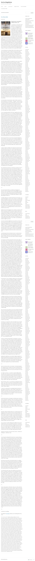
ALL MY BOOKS (10, 6)
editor (13, 524)
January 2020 (27, 120)
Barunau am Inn (8, 520)
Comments (26, 405)
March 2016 (27, 375)
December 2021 (27, 303)
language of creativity (17, 531)
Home (2, 6)
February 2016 (27, 168)
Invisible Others (16, 6)
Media (26, 201)
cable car (6, 521)
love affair (14, 532)
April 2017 (26, 152)
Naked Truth (16, 535)
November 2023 (27, 71)
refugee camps (9, 541)
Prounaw (12, 540)
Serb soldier (14, 542)
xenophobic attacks (19, 550)
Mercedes (16, 533)
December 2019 (27, 121)
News (26, 203)
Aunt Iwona (13, 519)
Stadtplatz (18, 543)
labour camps (8, 531)
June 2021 (26, 101)
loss (7, 532)
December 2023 (27, 70)
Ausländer (20, 519)
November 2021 (27, 304)
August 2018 (27, 345)
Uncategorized (27, 204)
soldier (7, 543)
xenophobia (15, 550)
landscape (12, 531)
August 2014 (27, 185)
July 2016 (26, 162)
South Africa (14, 543)
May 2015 (26, 385)
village (8, 549)
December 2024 (27, 58)
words (10, 550)
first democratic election (10, 525)
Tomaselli (8, 545)
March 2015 (27, 179)
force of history (16, 525)
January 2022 (27, 93)
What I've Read (27, 205)
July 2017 (26, 150)
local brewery (4, 532)
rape (14, 540)
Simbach (20, 542)
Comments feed (27, 216)
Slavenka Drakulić (3, 543)
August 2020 (27, 112)
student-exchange (9, 544)
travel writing (14, 546)
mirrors (15, 534)
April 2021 (26, 103)
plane (11, 539)
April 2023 (26, 79)
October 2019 (27, 123)
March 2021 (27, 104)
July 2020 (26, 113)
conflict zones (13, 522)
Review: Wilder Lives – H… (30, 36)
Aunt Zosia (16, 519)
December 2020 (27, 108)
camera (9, 521)
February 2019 (27, 130)
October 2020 (27, 110)
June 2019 (26, 335)
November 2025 (27, 53)
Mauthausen (7, 533)
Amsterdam (11, 518)
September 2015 (27, 173)
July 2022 (26, 87)
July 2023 (26, 284)
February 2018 (27, 142)
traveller (18, 546)
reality (19, 540)
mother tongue (19, 534)
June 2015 (26, 175)
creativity (20, 522)
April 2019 (26, 128)
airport (9, 518)
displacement (18, 523)
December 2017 (27, 144)
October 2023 (27, 72)
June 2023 (26, 77)
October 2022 (27, 83)
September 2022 (27, 293)
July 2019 (26, 334)
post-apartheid (14, 539)
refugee (5, 541)
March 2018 (27, 141)
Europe (21, 524)
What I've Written (27, 206)
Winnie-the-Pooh (16, 549)
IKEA (15, 529)
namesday (20, 535)
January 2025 (27, 57)
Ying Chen (2, 551)
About (5, 6)
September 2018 (27, 344)
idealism (13, 529)
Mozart (2, 535)
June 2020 (26, 114)
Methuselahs (20, 533)
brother (4, 521)
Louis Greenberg (10, 532)
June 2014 (26, 396)
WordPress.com (27, 426)
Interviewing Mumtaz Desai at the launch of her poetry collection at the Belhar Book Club (29, 26)
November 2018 (27, 133)
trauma (2, 546)
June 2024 (26, 63)
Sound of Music (11, 543)
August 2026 (27, 49)
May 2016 (26, 164)
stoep (6, 544)
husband (7, 529)
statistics (21, 543)
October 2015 (27, 172)
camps (11, 521)
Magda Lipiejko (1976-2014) (30, 38)
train (15, 545)
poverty (4, 540)
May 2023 (26, 78)
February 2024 (27, 68)
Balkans (4, 520)
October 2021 (27, 97)
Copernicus (16, 522)
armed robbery (15, 518)
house (5, 529)
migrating (2, 534)
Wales (10, 549)
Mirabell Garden (12, 534)
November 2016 (27, 158)
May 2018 (26, 139)
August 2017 (27, 149)
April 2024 (26, 66)
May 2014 (26, 189)
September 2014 (27, 184)
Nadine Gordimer (12, 535)
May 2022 (26, 89)
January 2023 (27, 81)
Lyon (16, 532)
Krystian (5, 531)
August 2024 (27, 61)
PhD (5, 539)
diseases (14, 523)
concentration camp (8, 522)
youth (5, 551)
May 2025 (26, 56)
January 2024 (27, 69)
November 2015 (27, 171)
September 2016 (27, 160)
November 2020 (27, 109)
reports (12, 541)
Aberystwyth (3, 518)
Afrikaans (6, 518)
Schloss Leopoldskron (7, 542)
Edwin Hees (15, 524)
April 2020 (26, 117)
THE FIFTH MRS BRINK (23, 6)
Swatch (20, 544)
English (18, 524)
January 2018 (27, 143)
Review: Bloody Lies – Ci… (30, 43)
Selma (11, 542)
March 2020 (27, 118)
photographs (8, 539)
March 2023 (27, 80)
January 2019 (27, 131)
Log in (26, 214)
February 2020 (27, 119)
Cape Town (13, 521)
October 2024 (27, 60)
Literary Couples (27, 200)
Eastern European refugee (8, 524)
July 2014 (26, 395)
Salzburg (2, 542)
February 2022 (27, 92)
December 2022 (27, 82)
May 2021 (26, 102)
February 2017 (27, 154)
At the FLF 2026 (27, 19)
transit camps (18, 545)
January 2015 (27, 181)
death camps (7, 523)
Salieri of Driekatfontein (28, 18)
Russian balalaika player (17, 541)
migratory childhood (6, 534)
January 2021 (27, 107)
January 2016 (27, 169)
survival (18, 544)
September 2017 (27, 148)
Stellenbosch (3, 544)
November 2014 (27, 183)
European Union (3, 525)
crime (2, 523)
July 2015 (26, 174)
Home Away (8, 513)
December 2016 (27, 365)
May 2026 (26, 50)
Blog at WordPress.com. (4, 559)
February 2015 (27, 180)
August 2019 (27, 124)
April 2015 (26, 386)
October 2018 (27, 134)
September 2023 (27, 73)
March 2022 (27, 91)
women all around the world (5, 550)
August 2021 (27, 99)
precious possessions (8, 540)
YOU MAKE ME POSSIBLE (4, 8)
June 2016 (26, 163)
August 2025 (27, 263)
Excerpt (26, 199)
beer (11, 520)
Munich (9, 535)
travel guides (11, 546)
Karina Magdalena (6, 2)
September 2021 (27, 98)
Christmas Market (18, 521)
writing (12, 550)
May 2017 (26, 151)
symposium (5, 545)
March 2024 (27, 67)
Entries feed (27, 215)
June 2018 (26, 138)
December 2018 (27, 132)
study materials (14, 544)
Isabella (20, 529)
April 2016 (26, 165)
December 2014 (27, 182)
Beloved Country (14, 520)
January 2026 (27, 52)
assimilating (10, 519)
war (11, 549)
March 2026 (27, 51)
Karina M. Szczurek (10, 530)
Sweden (2, 545)
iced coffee (10, 529)
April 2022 (26, 90)
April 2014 (26, 190)
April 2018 (26, 140)
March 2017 (27, 153)
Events (26, 406)
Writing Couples (27, 416)
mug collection (5, 535)
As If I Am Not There (5, 519)
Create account (27, 213)
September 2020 (27, 111)
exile (6, 525)
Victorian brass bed (3, 549)
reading (17, 540)
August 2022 (27, 294)
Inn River (17, 529)
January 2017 (27, 155)
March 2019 (27, 129)
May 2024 (26, 273)
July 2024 (26, 62)
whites (13, 549)
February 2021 (27, 314)
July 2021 (26, 100)
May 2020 (26, 324)
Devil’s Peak (11, 523)
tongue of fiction (12, 545)
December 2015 (27, 170)
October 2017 (27, 355)
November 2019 (27, 122)
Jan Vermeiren (6, 530)
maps (5, 533)
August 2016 (27, 161)
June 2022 (26, 88)
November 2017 (27, 354)
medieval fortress (12, 533)
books (18, 520)
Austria (2, 520)
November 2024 (27, 59)
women (20, 549)
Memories (26, 202)
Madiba (18, 532)
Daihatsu (4, 523)
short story (17, 542)
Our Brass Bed (4, 17)
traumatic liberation (6, 546)
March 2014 (27, 191)
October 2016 (27, 159)
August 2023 (27, 283)
